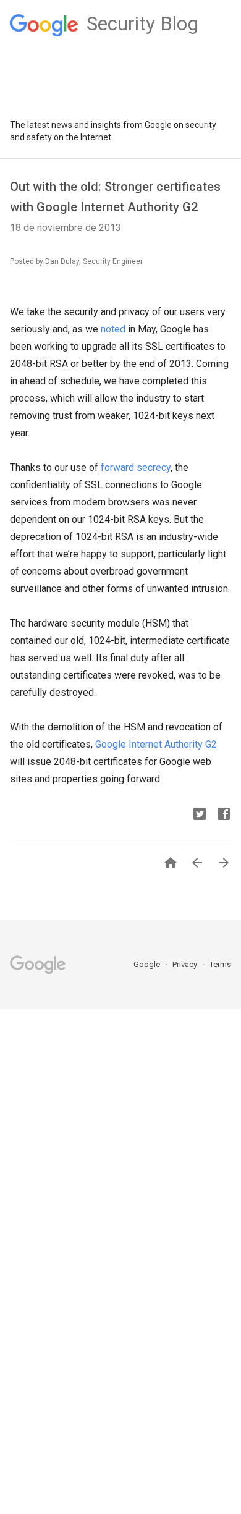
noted (113, 329)
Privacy (185, 964)
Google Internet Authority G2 (156, 744)
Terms (220, 964)
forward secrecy (136, 467)
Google (147, 964)
